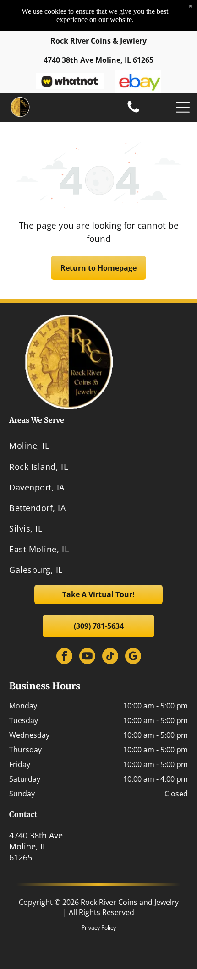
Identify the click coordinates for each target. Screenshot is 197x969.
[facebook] (64, 657)
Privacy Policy (99, 927)
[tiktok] (110, 657)
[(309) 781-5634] (133, 112)
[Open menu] (183, 107)
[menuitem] (98, 446)
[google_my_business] (133, 657)
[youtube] (87, 657)
